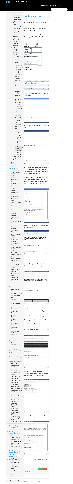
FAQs (12, 468)
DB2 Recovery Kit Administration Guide (16, 179)
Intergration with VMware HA (15, 463)
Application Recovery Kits (13, 169)
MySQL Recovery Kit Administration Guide (16, 204)
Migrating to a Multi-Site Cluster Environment (18, 127)
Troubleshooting (15, 470)
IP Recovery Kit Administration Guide (15, 198)
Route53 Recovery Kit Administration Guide (16, 254)
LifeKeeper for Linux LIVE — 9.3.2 (49, 5)
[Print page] (48, 17)
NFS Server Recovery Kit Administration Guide (15, 229)
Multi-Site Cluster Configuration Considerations (18, 64)
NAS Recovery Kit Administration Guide (16, 222)
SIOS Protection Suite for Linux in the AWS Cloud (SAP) (16, 371)
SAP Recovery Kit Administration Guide (16, 266)
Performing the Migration (19, 148)
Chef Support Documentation (15, 385)
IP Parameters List (16, 293)
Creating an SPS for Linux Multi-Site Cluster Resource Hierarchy (18, 74)
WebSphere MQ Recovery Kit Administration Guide (15, 216)
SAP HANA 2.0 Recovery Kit (15, 381)
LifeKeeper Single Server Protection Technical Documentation (15, 453)
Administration (15, 466)
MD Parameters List (15, 296)
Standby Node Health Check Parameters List (15, 332)
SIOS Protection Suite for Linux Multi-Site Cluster (17, 51)
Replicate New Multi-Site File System (18, 83)
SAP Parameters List (16, 324)
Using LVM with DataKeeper (17, 27)
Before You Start (19, 142)
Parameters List (14, 287)
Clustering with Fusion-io (17, 31)
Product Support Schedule (14, 426)
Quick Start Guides (15, 361)
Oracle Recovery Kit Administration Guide (16, 235)
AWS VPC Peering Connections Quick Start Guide (16, 390)
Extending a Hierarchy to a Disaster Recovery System (18, 110)
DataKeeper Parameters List (15, 328)
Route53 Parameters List (15, 320)
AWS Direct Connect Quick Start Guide (15, 365)
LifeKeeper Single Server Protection (15, 432)
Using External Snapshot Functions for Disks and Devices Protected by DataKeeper (17, 40)
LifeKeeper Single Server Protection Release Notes (16, 437)
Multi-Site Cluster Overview (17, 58)
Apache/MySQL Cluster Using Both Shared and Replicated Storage (16, 419)
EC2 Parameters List (15, 290)
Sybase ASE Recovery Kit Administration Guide (15, 280)
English (63, 1)
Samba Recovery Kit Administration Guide (16, 260)
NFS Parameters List (15, 304)
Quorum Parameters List (15, 316)
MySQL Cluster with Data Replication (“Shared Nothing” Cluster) (16, 403)
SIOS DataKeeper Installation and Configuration (17, 14)
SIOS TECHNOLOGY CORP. (23, 2)
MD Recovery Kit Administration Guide (16, 209)
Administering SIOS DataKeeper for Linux (17, 22)
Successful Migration (19, 153)
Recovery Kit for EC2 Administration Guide (15, 186)
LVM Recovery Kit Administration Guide (16, 192)
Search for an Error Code (15, 339)
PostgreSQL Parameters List (15, 312)
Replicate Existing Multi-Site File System (18, 90)
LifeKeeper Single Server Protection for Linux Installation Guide (16, 444)
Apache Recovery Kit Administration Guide (16, 174)
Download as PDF (15, 481)
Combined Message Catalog (16, 343)
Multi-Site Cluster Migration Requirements (19, 135)
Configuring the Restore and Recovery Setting (18, 119)
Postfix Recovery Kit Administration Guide (16, 249)
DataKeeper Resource (18, 96)
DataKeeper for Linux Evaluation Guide (15, 395)
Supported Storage (15, 357)
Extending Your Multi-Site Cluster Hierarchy (18, 101)
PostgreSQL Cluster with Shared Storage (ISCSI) (15, 411)
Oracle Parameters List (16, 308)
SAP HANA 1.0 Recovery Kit (15, 377)
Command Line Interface (15, 163)
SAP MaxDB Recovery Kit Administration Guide (15, 272)
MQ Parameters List (15, 300)
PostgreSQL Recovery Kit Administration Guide (15, 242)
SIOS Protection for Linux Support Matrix (15, 350)
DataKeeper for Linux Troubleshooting (17, 158)
